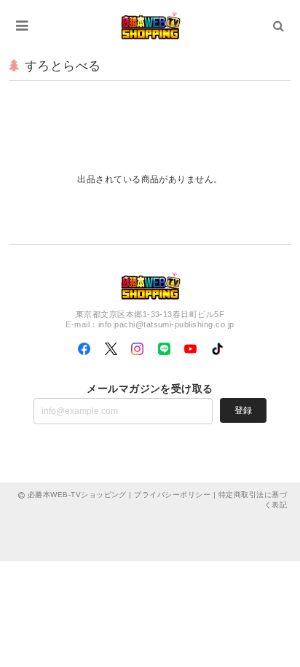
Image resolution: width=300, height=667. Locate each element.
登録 (243, 410)
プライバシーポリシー (172, 495)
